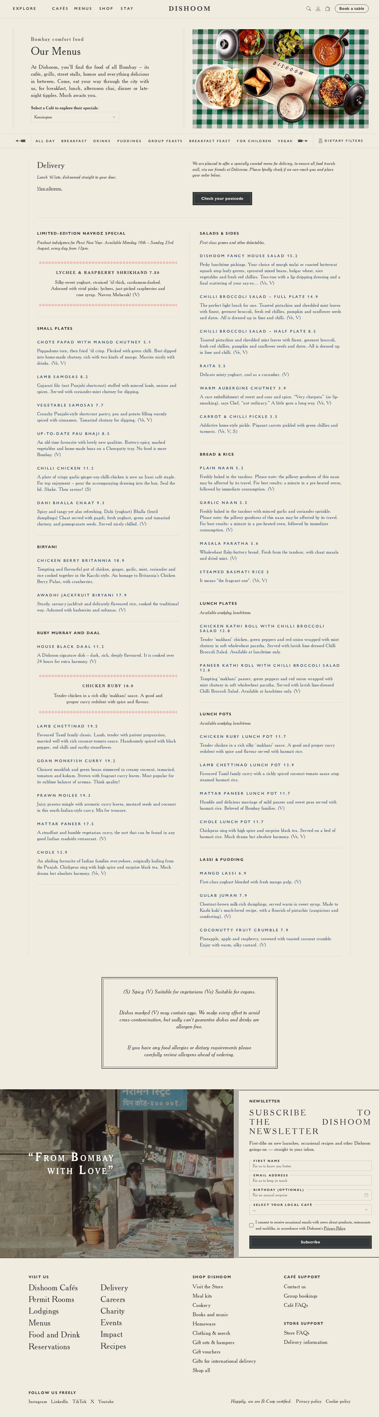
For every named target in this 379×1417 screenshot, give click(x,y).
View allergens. (49, 188)
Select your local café (282, 1205)
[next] (302, 140)
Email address (271, 1175)
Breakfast (74, 141)
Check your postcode (222, 198)
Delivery (114, 1287)
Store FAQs (297, 1332)
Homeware (204, 1323)
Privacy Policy (334, 1228)
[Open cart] (327, 8)
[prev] (20, 140)
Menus (83, 8)
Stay (127, 8)
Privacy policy (309, 1401)
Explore (25, 8)
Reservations (49, 1346)
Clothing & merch (211, 1333)
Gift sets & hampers (213, 1342)
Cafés (60, 8)
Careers (113, 1299)
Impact (112, 1333)
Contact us (295, 1286)
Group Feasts (165, 141)
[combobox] (75, 117)
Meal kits (202, 1295)
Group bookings (301, 1295)
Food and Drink (54, 1334)
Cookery (202, 1305)
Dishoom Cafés (53, 1287)
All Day (45, 141)
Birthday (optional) (278, 1190)
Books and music (210, 1314)
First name (266, 1161)
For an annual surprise (270, 1194)
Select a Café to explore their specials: (65, 107)
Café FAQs (296, 1305)
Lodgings (44, 1311)
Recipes (113, 1345)
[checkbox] (251, 1225)
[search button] (309, 8)
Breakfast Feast (210, 141)
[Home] (189, 8)
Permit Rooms (52, 1299)
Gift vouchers (206, 1351)
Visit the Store (208, 1286)
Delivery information (306, 1342)
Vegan (286, 141)
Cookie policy (338, 1401)
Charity (113, 1310)
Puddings (129, 141)
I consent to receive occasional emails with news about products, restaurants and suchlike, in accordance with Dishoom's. (313, 1225)
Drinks (102, 141)
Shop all (201, 1370)
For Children (254, 141)
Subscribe (310, 1242)
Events (111, 1322)
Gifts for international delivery (224, 1361)
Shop (106, 8)
